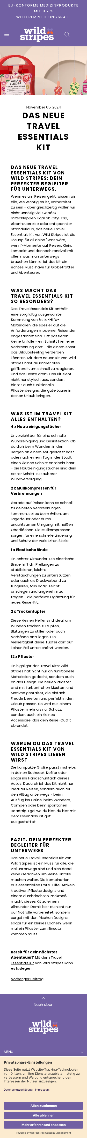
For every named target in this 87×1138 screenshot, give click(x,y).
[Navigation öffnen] (6, 34)
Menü (8, 1051)
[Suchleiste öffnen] (67, 34)
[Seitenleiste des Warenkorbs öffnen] (80, 34)
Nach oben (43, 1004)
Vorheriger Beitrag (27, 978)
